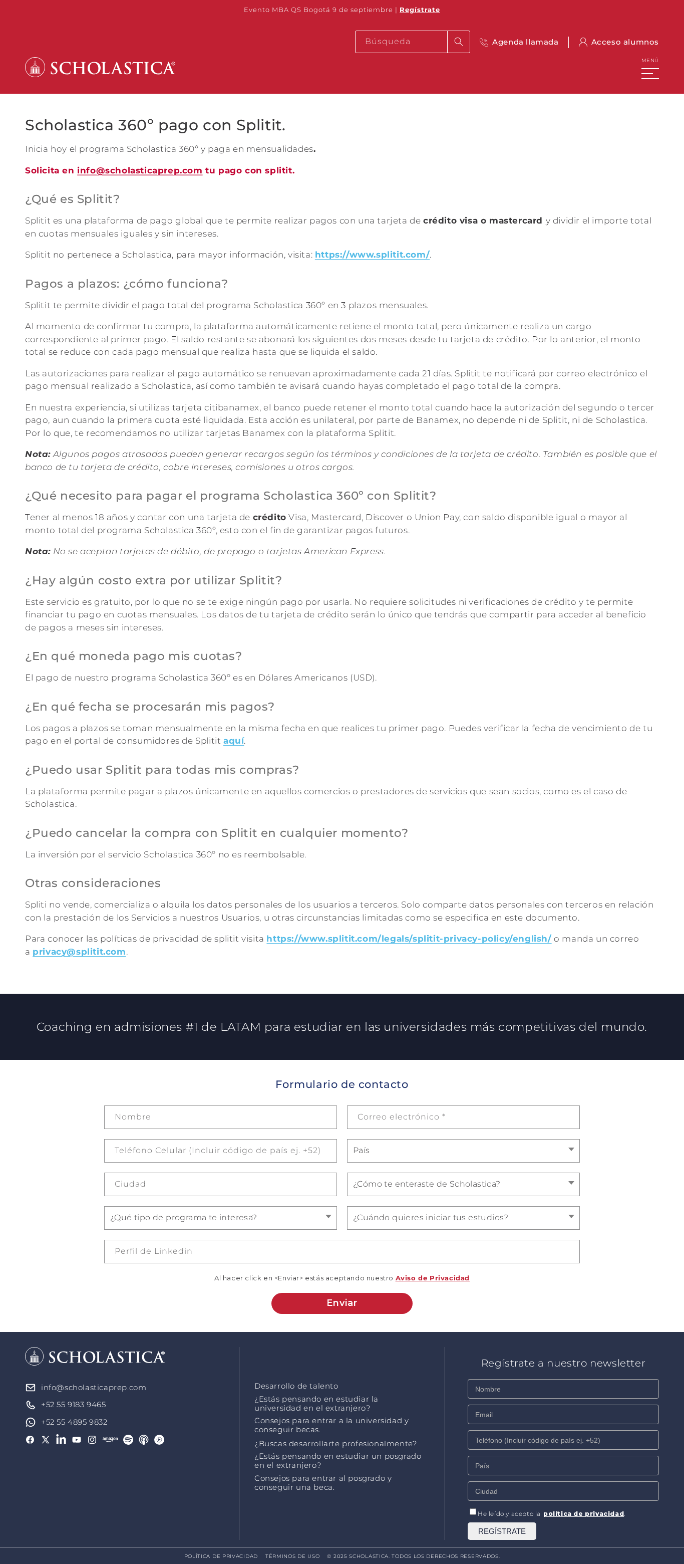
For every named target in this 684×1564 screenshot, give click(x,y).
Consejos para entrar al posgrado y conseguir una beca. (323, 1483)
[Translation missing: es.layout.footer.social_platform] (110, 1440)
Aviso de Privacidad (433, 1278)
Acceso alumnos (625, 42)
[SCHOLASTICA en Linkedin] (61, 1440)
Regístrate (420, 10)
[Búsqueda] (458, 42)
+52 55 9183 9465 (73, 1404)
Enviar (342, 1302)
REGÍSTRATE (502, 1531)
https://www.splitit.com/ (372, 255)
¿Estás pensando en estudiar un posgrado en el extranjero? (337, 1461)
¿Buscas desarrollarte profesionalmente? (335, 1443)
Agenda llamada (525, 42)
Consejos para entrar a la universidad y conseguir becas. (331, 1425)
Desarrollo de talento (296, 1386)
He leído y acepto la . (551, 1513)
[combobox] (412, 42)
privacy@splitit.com (79, 952)
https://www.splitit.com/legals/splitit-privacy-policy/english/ (408, 939)
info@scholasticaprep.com (139, 170)
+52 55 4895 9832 (74, 1422)
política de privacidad (583, 1513)
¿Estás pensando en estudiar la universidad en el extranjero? (316, 1404)
